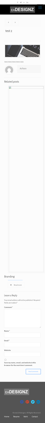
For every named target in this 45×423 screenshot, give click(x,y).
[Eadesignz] (22, 9)
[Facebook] (17, 3)
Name (7, 331)
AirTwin (23, 69)
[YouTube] (24, 3)
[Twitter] (21, 3)
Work (26, 417)
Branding (9, 276)
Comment (8, 307)
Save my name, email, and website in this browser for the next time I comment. (20, 364)
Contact (35, 417)
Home (6, 417)
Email (7, 341)
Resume (16, 417)
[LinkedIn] (27, 3)
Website (7, 350)
